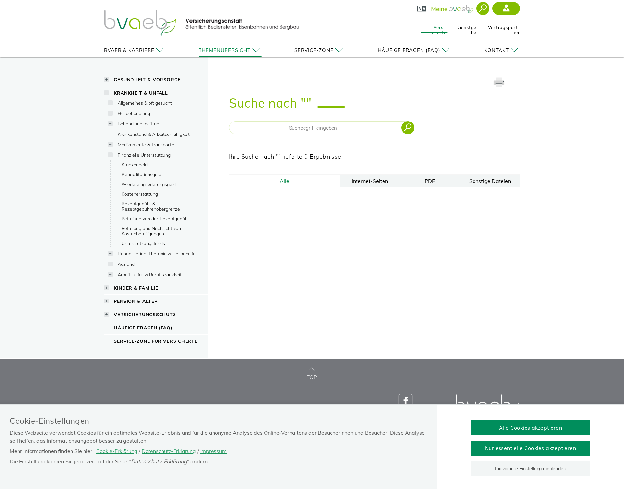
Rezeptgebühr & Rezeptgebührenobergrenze (151, 206)
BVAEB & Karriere (129, 50)
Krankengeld (135, 164)
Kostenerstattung (140, 194)
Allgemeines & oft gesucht (145, 103)
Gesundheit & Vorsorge (147, 79)
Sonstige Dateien (490, 181)
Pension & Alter (136, 301)
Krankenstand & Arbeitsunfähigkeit (154, 134)
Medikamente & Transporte (146, 144)
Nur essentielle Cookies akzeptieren (530, 448)
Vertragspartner (504, 28)
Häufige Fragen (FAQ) (409, 50)
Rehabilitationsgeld (141, 174)
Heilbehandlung (134, 113)
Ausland (126, 264)
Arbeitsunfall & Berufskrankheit (150, 274)
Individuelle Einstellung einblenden (530, 468)
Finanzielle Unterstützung (144, 155)
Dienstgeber (467, 28)
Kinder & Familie (136, 287)
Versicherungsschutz (145, 314)
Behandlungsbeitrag (138, 123)
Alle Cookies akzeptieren (530, 427)
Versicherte (439, 28)
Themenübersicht (225, 50)
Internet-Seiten (370, 181)
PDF (430, 181)
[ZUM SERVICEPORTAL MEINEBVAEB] (452, 7)
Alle (284, 181)
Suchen (407, 127)
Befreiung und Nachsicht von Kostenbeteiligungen (151, 230)
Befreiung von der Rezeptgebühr (155, 218)
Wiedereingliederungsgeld (149, 184)
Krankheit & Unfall (141, 93)
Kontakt (496, 50)
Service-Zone (313, 50)
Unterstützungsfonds (143, 243)
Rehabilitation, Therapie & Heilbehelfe (157, 253)
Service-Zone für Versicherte (156, 341)
